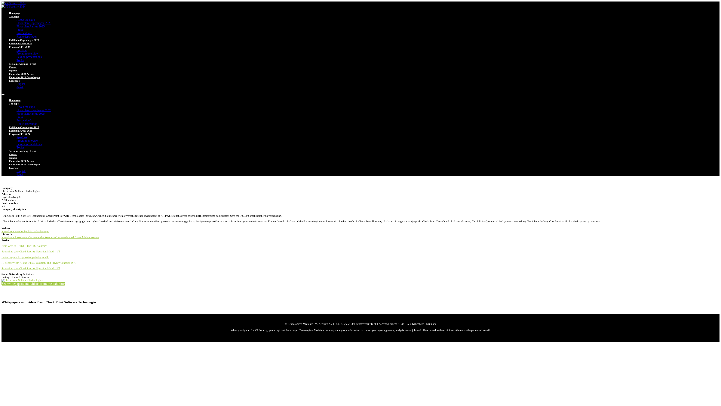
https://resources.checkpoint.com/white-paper (25, 231)
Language (14, 80)
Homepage (14, 13)
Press (20, 29)
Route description (27, 36)
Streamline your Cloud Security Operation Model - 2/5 (31, 268)
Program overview (27, 53)
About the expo (26, 19)
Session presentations (29, 56)
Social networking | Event (22, 63)
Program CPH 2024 (19, 46)
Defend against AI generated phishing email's (25, 257)
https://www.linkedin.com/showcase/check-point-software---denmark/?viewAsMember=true (50, 237)
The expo (14, 16)
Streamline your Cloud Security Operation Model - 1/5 (31, 251)
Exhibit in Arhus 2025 (20, 43)
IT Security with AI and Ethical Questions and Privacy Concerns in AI (39, 262)
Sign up (13, 70)
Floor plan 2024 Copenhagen (24, 77)
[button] (33, 284)
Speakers (22, 50)
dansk (20, 87)
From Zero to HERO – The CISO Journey (24, 246)
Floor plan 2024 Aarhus (21, 74)
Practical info (24, 33)
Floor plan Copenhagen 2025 (34, 23)
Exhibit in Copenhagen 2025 (24, 40)
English (21, 84)
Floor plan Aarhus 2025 (31, 26)
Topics (20, 60)
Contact (13, 67)
